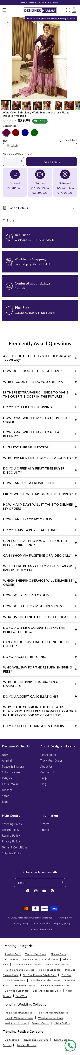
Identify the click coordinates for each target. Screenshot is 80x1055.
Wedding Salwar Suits (50, 1017)
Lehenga (7, 789)
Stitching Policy (12, 824)
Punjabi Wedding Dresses (19, 1017)
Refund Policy (11, 835)
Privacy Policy (11, 841)
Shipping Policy (12, 853)
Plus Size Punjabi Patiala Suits (40, 975)
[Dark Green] (34, 132)
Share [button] (10, 220)
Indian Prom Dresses (57, 964)
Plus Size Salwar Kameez (27, 964)
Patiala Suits (30, 959)
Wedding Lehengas (16, 1023)
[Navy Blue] (25, 132)
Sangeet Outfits (40, 1023)
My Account (48, 754)
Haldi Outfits (62, 1023)
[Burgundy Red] (15, 132)
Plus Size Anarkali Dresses (19, 969)
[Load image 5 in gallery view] (48, 105)
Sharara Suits (58, 954)
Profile (44, 829)
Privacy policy (21, 923)
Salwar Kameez (12, 772)
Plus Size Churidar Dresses (45, 980)
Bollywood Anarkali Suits (55, 985)
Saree (5, 795)
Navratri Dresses (26, 1045)
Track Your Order (51, 760)
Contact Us (47, 772)
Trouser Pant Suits (35, 954)
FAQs (43, 778)
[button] (4, 11)
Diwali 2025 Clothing (35, 1039)
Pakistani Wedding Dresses (53, 1012)
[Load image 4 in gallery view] (37, 105)
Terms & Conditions (14, 847)
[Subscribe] (61, 882)
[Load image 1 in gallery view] (5, 105)
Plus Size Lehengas (49, 969)
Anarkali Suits (13, 954)
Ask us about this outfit (19, 153)
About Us (46, 766)
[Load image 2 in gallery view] (16, 105)
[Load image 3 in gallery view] (27, 105)
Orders (44, 824)
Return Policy (10, 829)
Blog (5, 801)
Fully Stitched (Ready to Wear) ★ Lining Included (51, 18)
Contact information (41, 929)
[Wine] (6, 132)
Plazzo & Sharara (13, 766)
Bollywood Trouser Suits (47, 990)
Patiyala (7, 778)
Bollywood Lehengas (16, 990)
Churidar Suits (50, 959)
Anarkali (7, 760)
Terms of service (41, 923)
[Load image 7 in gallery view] (69, 105)
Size (5, 140)
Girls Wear (21, 995)
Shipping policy (62, 923)
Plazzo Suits (11, 959)
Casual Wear (10, 784)
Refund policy (64, 917)
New (5, 754)
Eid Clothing (12, 1039)
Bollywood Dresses (26, 985)
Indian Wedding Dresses (18, 1012)
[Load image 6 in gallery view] (58, 105)
